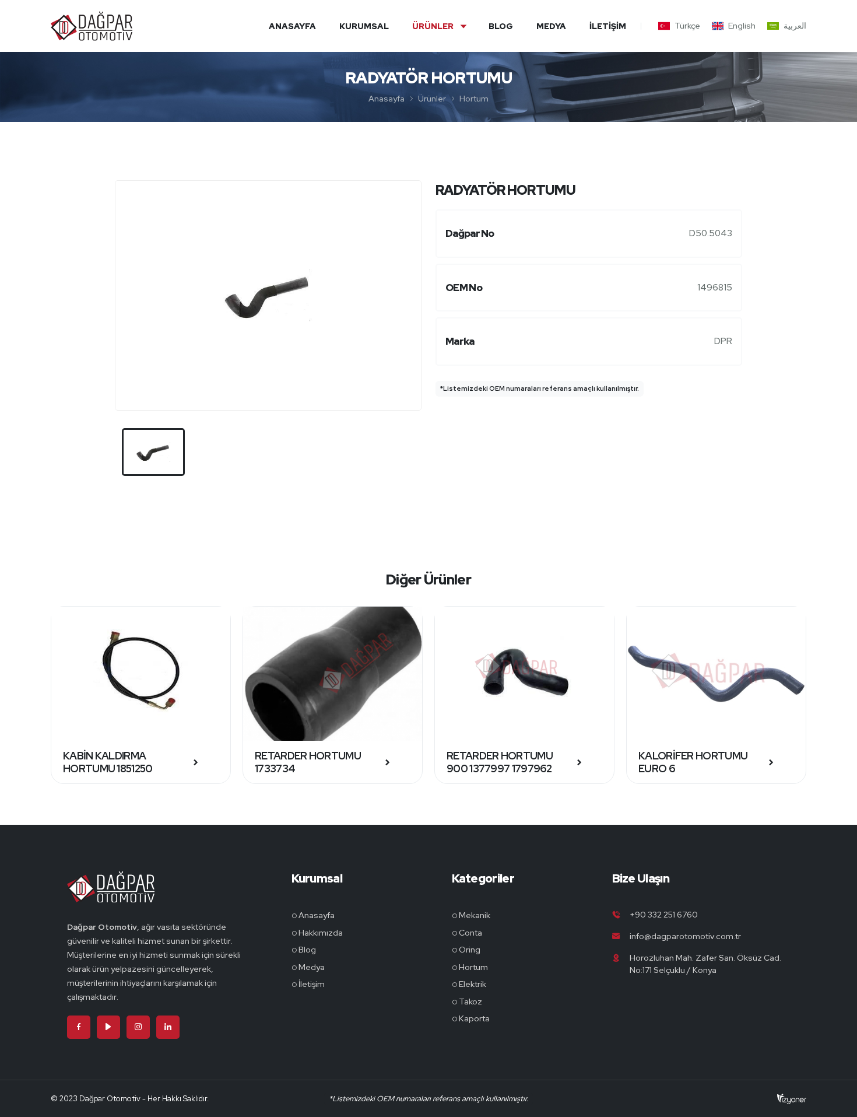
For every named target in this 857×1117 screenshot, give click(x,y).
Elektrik (472, 984)
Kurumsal (364, 26)
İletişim (607, 26)
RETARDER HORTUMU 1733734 (308, 762)
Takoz (470, 1001)
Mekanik (474, 915)
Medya (551, 26)
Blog (501, 26)
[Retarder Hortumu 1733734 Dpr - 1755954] (332, 674)
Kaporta (474, 1018)
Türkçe (687, 25)
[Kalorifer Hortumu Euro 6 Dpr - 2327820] (716, 674)
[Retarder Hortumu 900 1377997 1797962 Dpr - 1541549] (524, 674)
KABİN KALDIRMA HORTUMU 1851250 (108, 762)
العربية (795, 25)
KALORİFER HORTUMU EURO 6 (692, 762)
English (742, 25)
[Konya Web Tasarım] (791, 1098)
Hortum (474, 98)
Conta (470, 932)
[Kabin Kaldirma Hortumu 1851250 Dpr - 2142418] (140, 674)
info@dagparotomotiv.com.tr (685, 936)
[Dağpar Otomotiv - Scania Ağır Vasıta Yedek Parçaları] (110, 895)
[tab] (153, 452)
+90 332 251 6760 (664, 914)
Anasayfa (292, 26)
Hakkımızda (320, 932)
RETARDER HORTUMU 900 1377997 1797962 (500, 762)
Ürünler (433, 26)
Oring (469, 949)
